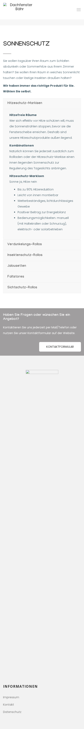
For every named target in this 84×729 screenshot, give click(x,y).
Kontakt (8, 705)
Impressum (11, 697)
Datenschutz (12, 712)
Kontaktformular (60, 347)
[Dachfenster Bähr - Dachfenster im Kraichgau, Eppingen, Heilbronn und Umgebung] (19, 9)
